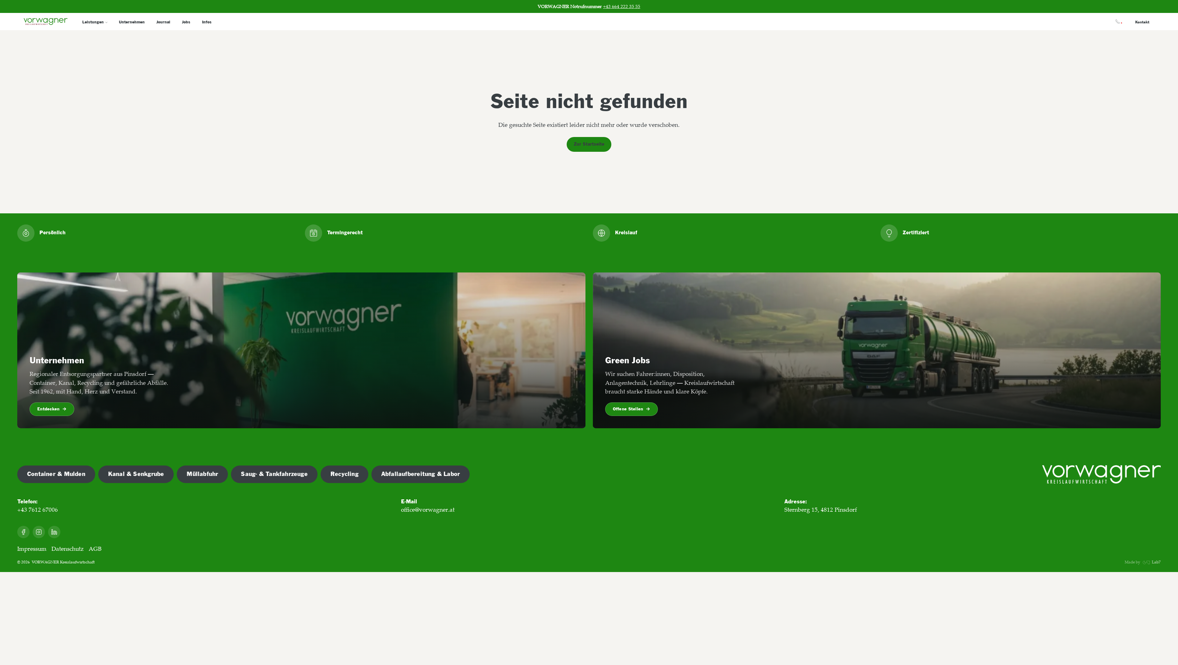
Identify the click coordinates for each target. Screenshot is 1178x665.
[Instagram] (39, 532)
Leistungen (93, 22)
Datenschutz (67, 549)
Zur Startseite (589, 144)
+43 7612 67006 (37, 510)
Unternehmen (132, 22)
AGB (95, 549)
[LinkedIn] (54, 532)
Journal (163, 22)
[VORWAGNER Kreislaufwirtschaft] (1101, 474)
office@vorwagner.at (428, 510)
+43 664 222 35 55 (621, 6)
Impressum (32, 549)
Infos (207, 22)
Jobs (186, 22)
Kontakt (1142, 22)
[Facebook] (23, 532)
